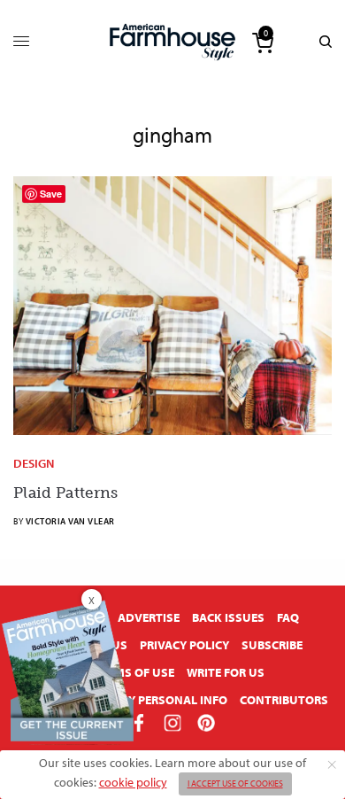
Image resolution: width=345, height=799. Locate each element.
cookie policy (133, 782)
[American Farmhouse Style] (172, 42)
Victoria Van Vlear (70, 521)
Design (33, 463)
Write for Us (225, 672)
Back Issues (228, 617)
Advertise (149, 617)
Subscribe (272, 645)
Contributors (284, 700)
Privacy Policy (184, 645)
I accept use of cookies (235, 783)
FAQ (288, 617)
